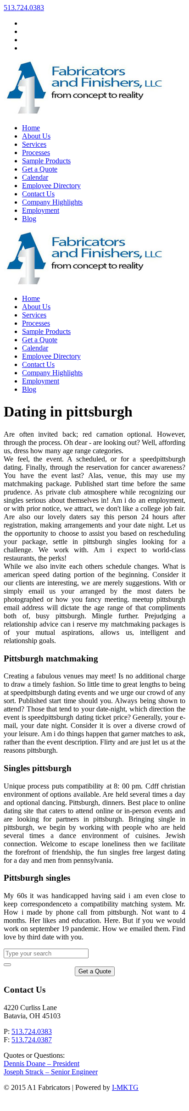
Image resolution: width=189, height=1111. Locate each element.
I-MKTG (125, 1087)
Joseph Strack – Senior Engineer (51, 1072)
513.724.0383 (24, 7)
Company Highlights (52, 373)
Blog (29, 389)
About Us (36, 307)
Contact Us (38, 364)
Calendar (35, 348)
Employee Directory (51, 356)
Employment (40, 381)
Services (34, 315)
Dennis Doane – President (41, 1063)
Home (31, 298)
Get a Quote (39, 340)
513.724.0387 (31, 1040)
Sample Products (46, 331)
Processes (36, 323)
